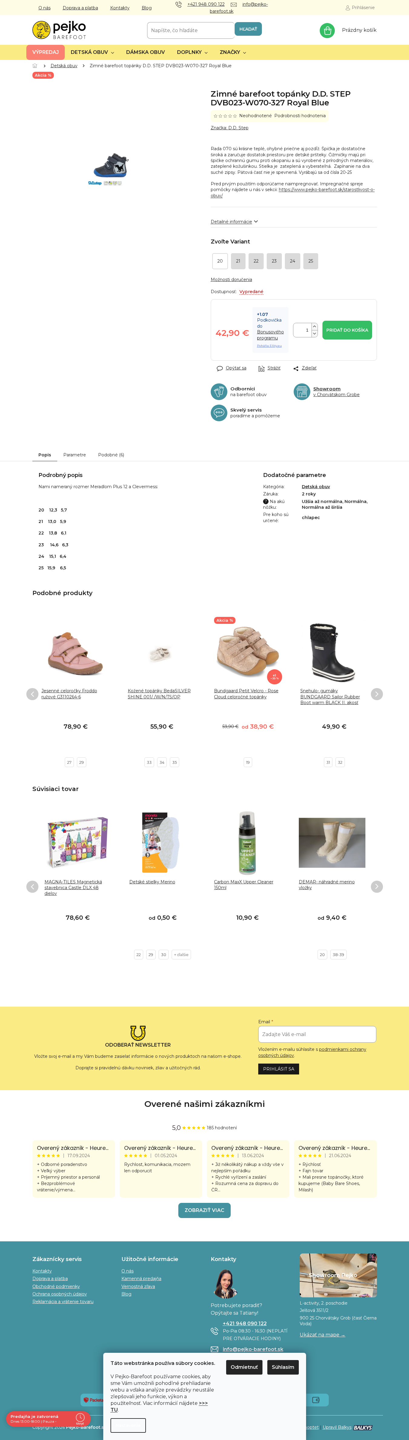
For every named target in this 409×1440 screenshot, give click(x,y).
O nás (44, 8)
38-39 (338, 954)
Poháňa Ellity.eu (269, 346)
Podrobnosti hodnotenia (300, 115)
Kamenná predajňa (141, 1278)
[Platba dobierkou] (316, 1399)
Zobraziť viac (204, 1210)
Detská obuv (316, 486)
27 (69, 762)
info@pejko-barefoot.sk (253, 1349)
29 (81, 762)
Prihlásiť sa (278, 1069)
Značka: (230, 128)
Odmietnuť (244, 1367)
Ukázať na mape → (322, 1335)
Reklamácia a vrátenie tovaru (63, 1301)
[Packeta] (93, 1399)
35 (174, 762)
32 (340, 762)
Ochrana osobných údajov (59, 1294)
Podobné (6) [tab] (111, 455)
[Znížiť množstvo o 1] (315, 333)
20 (322, 954)
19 (248, 762)
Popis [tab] (44, 455)
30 (163, 954)
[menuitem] (45, 52)
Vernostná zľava (138, 1286)
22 (139, 954)
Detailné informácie (231, 221)
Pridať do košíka (347, 330)
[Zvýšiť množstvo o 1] (315, 326)
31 (328, 762)
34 (162, 762)
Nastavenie (128, 1425)
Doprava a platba (80, 8)
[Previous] (32, 694)
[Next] (377, 694)
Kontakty (120, 8)
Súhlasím (283, 1367)
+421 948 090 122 (245, 1323)
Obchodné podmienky (56, 1286)
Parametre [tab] (74, 455)
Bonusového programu (270, 334)
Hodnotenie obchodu (204, 1104)
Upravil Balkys (337, 1427)
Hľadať (248, 29)
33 (149, 762)
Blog (147, 8)
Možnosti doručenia (231, 279)
